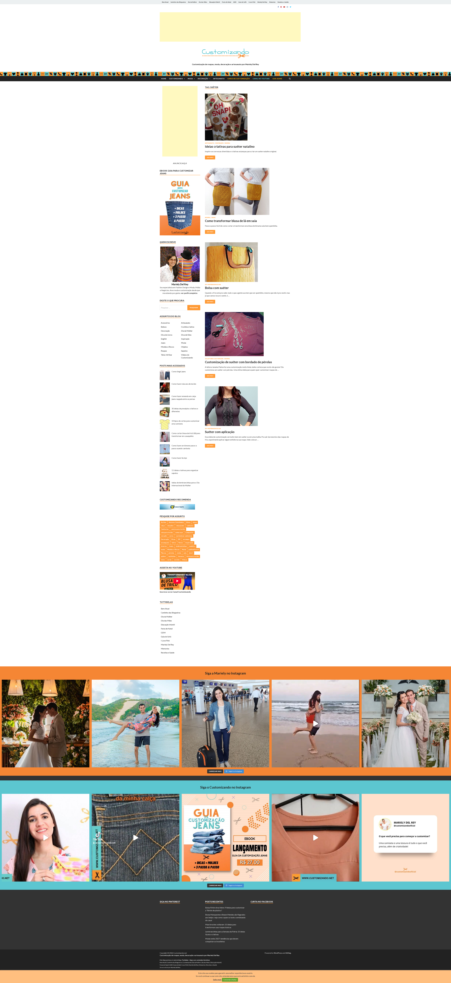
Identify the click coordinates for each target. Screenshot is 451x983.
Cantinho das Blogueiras (178, 2)
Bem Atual (165, 2)
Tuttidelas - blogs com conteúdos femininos (196, 960)
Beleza (163, 327)
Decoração (203, 79)
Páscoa (163, 553)
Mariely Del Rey (262, 2)
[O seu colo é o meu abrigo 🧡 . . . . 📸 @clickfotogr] (135, 723)
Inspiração (219, 143)
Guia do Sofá (242, 2)
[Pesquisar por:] (180, 307)
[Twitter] (290, 7)
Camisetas (165, 529)
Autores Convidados (176, 522)
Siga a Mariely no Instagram (225, 673)
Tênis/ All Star (166, 355)
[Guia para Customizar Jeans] (180, 234)
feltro (174, 543)
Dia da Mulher (192, 2)
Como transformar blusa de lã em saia (231, 221)
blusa (188, 522)
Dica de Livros (166, 335)
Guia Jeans (277, 79)
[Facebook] (278, 7)
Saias (213, 217)
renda (179, 553)
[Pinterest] (281, 7)
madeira (192, 546)
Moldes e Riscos (167, 347)
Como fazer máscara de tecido (184, 384)
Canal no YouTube (261, 79)
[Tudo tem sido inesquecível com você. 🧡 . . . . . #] (315, 723)
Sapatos (184, 351)
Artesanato (219, 79)
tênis (163, 560)
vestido (177, 560)
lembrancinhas (181, 546)
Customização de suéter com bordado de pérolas (238, 362)
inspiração (189, 543)
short (191, 553)
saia (184, 553)
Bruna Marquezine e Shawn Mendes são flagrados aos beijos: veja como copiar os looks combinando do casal (225, 917)
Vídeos (184, 560)
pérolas (171, 553)
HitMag (288, 953)
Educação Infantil (214, 2)
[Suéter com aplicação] (248, 407)
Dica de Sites (186, 335)
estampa (186, 539)
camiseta (190, 526)
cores (171, 536)
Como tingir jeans (179, 371)
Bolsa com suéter (217, 288)
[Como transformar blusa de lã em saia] (248, 192)
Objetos (184, 347)
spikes (163, 556)
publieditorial (194, 549)
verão (169, 560)
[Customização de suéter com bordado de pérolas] (248, 335)
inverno (164, 546)
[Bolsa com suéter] (248, 263)
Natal (184, 549)
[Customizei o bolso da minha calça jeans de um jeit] (135, 838)
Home (163, 79)
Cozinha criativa (187, 327)
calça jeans (180, 526)
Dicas (173, 539)
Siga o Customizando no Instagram (225, 787)
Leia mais (210, 157)
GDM (234, 2)
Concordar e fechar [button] (230, 980)
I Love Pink (252, 2)
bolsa (195, 522)
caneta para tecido (178, 529)
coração (164, 536)
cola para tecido (167, 532)
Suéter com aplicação (219, 432)
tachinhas (172, 556)
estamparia (165, 543)
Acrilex (163, 522)
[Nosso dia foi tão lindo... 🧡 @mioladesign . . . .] (45, 723)
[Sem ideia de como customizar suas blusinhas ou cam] (315, 838)
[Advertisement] (230, 27)
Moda (190, 79)
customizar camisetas (184, 536)
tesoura (181, 556)
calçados (170, 526)
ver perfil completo (189, 293)
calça (163, 526)
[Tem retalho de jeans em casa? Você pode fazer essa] (45, 838)
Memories (272, 2)
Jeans (163, 343)
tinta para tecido (192, 556)
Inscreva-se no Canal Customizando (175, 592)
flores (181, 543)
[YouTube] (284, 7)
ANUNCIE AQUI (180, 163)
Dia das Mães (203, 2)
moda (163, 549)
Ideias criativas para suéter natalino (230, 146)
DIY (179, 539)
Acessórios (165, 323)
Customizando (176, 79)
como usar (179, 532)
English (164, 339)
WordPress (278, 953)
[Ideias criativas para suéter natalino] (248, 118)
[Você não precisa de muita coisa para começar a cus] (405, 838)
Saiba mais (217, 980)
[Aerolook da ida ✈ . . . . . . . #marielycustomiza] (225, 723)
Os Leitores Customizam (214, 358)
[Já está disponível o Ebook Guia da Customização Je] (225, 838)
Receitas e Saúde (283, 2)
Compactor (189, 532)
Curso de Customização (238, 79)
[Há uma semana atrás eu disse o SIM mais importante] (405, 723)
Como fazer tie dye (179, 458)
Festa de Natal (226, 2)
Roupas (227, 143)
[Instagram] (287, 7)
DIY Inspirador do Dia (213, 284)
